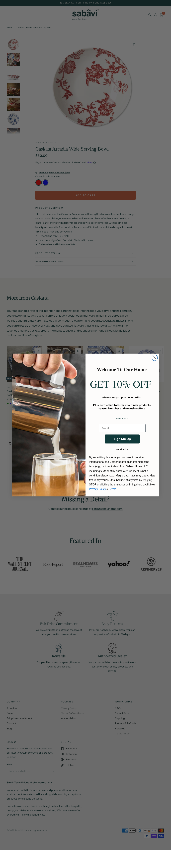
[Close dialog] (155, 358)
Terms (112, 489)
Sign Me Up (122, 439)
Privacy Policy (97, 489)
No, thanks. (122, 449)
